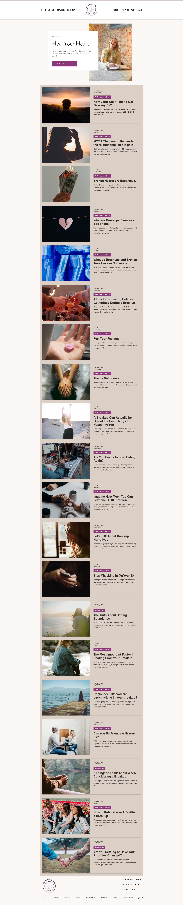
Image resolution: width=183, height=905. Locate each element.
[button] (128, 897)
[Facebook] (142, 897)
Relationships (99, 610)
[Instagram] (138, 897)
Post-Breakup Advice (102, 97)
